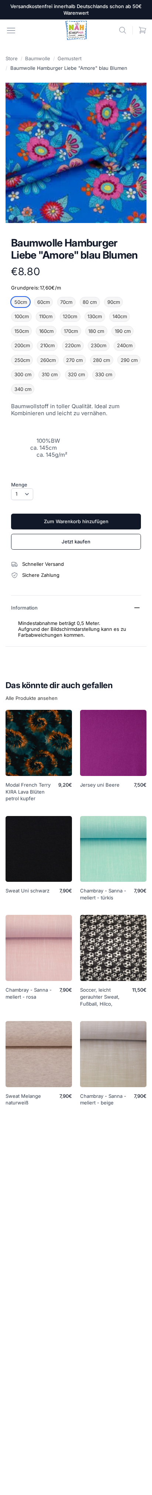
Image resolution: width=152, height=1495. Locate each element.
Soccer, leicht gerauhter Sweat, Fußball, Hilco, (100, 997)
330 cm (103, 374)
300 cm (22, 374)
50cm (20, 302)
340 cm (22, 389)
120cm (70, 316)
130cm (94, 316)
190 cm (123, 331)
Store (12, 58)
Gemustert (70, 58)
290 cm (129, 360)
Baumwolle (37, 58)
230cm (98, 345)
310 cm (50, 374)
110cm (45, 316)
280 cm (101, 360)
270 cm (74, 360)
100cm (21, 316)
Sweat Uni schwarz (27, 891)
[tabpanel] (76, 153)
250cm (22, 360)
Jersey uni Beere (100, 785)
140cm (120, 316)
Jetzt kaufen (76, 542)
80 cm (90, 302)
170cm (71, 331)
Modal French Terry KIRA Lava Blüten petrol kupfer (28, 792)
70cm (66, 302)
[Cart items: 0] (142, 30)
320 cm (76, 374)
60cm (43, 302)
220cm (72, 345)
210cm (47, 345)
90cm (113, 302)
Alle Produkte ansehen (32, 698)
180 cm (96, 331)
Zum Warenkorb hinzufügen (76, 521)
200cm (22, 345)
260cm (48, 360)
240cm (124, 345)
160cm (46, 331)
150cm (21, 331)
